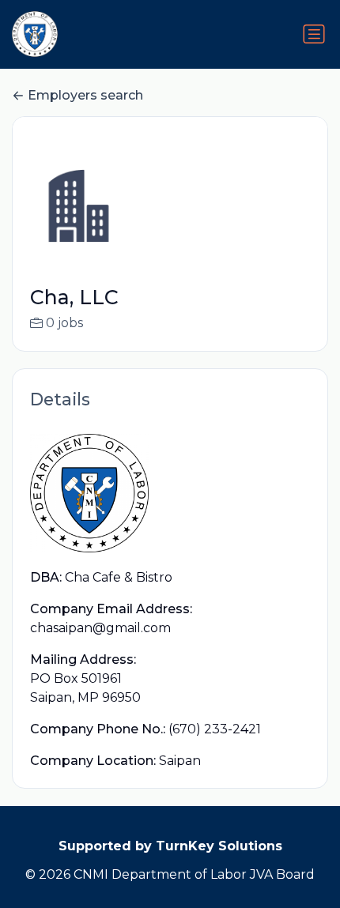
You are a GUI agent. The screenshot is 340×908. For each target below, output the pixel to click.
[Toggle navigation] (314, 34)
